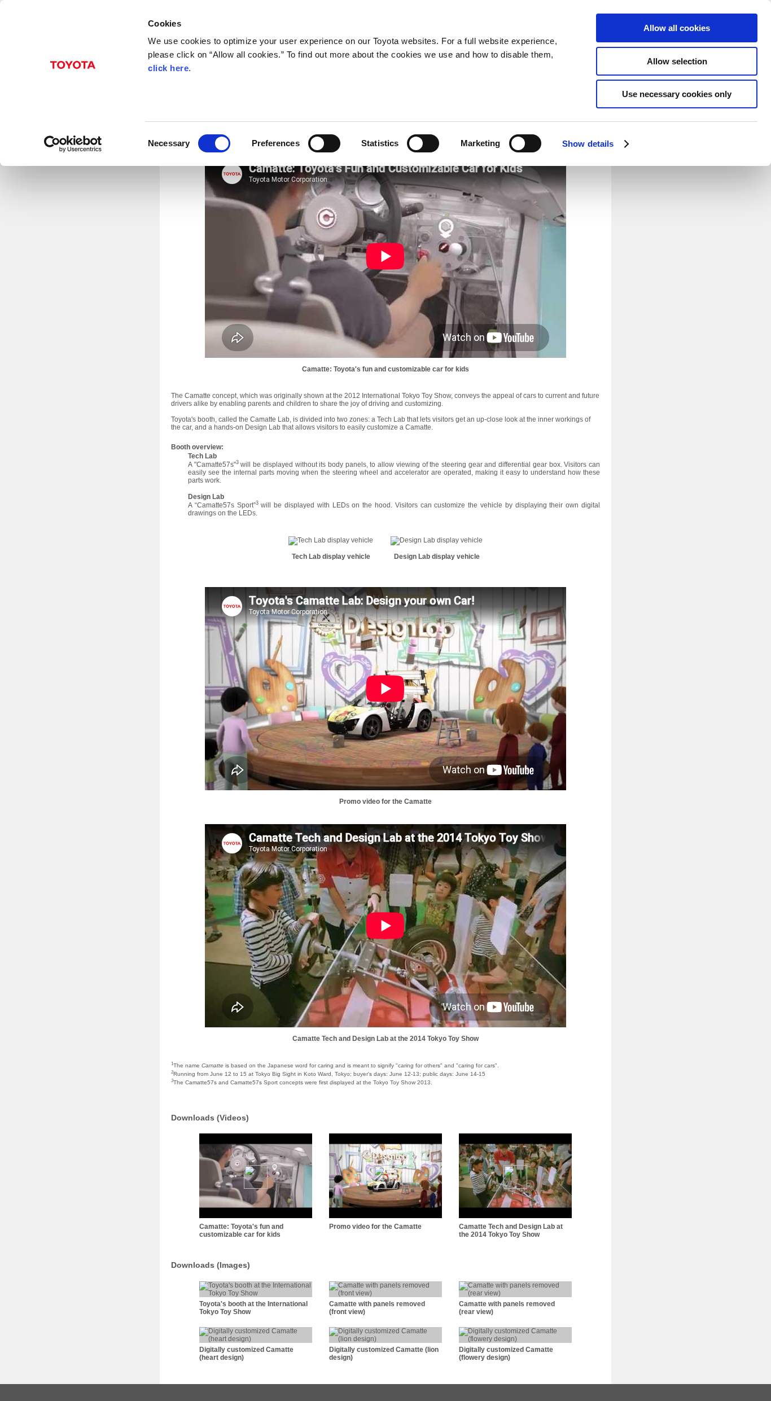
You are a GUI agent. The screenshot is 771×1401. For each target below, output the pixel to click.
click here (168, 68)
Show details (588, 143)
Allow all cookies (676, 28)
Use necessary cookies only (676, 94)
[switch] (324, 143)
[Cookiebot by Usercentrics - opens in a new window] (73, 143)
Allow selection (677, 61)
